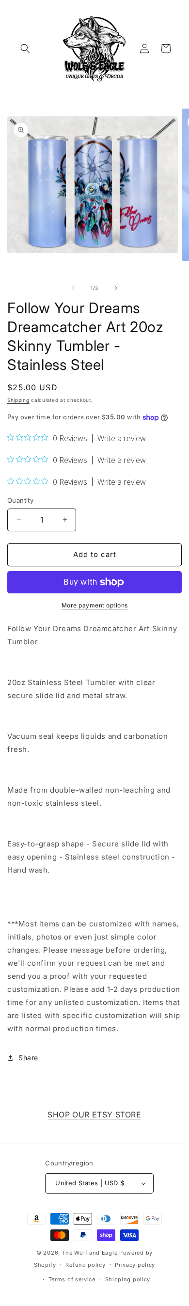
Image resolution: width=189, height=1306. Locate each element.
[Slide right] (115, 288)
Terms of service (71, 1279)
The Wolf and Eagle (90, 1252)
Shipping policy (128, 1279)
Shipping (18, 400)
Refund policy (85, 1264)
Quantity (20, 500)
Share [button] (28, 1057)
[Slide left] (73, 288)
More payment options (95, 605)
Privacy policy (135, 1264)
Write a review (121, 438)
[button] (25, 48)
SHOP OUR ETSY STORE (94, 1114)
